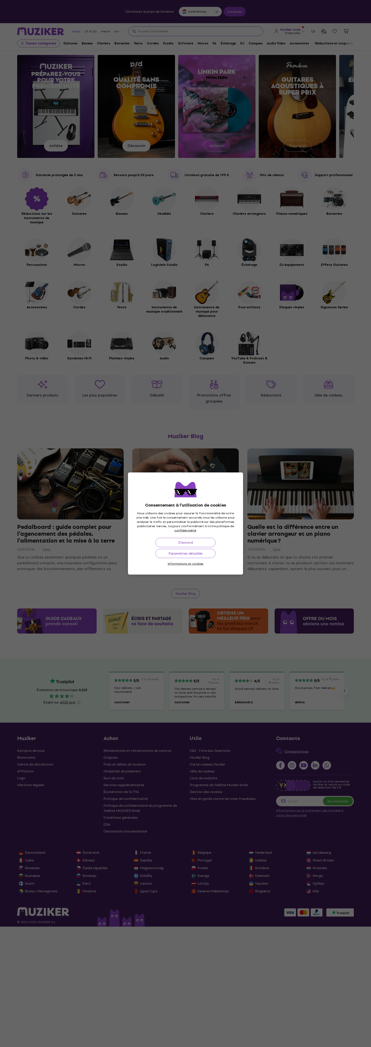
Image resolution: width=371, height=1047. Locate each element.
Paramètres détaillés (186, 553)
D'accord (185, 542)
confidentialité (185, 530)
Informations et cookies (185, 563)
